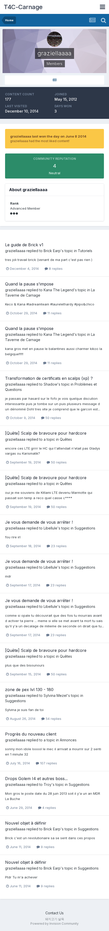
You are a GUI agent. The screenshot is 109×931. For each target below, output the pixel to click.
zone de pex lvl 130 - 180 (29, 689)
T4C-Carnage (23, 7)
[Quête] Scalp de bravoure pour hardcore (45, 433)
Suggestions (85, 528)
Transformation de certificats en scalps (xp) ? (49, 378)
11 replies (54, 313)
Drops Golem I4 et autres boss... (36, 778)
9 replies (47, 847)
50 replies (52, 418)
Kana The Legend (59, 290)
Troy (47, 784)
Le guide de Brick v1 (24, 244)
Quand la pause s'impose (29, 283)
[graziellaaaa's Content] (54, 80)
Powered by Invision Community (54, 923)
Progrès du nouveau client (30, 734)
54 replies (53, 719)
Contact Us (54, 913)
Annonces (68, 740)
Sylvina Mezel (55, 695)
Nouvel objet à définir (25, 823)
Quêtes (66, 439)
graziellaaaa (15, 251)
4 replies (48, 808)
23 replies (58, 546)
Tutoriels (85, 251)
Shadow (50, 384)
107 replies (48, 763)
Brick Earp (52, 251)
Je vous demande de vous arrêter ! (39, 522)
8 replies (55, 269)
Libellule (50, 528)
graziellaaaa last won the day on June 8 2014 (48, 136)
